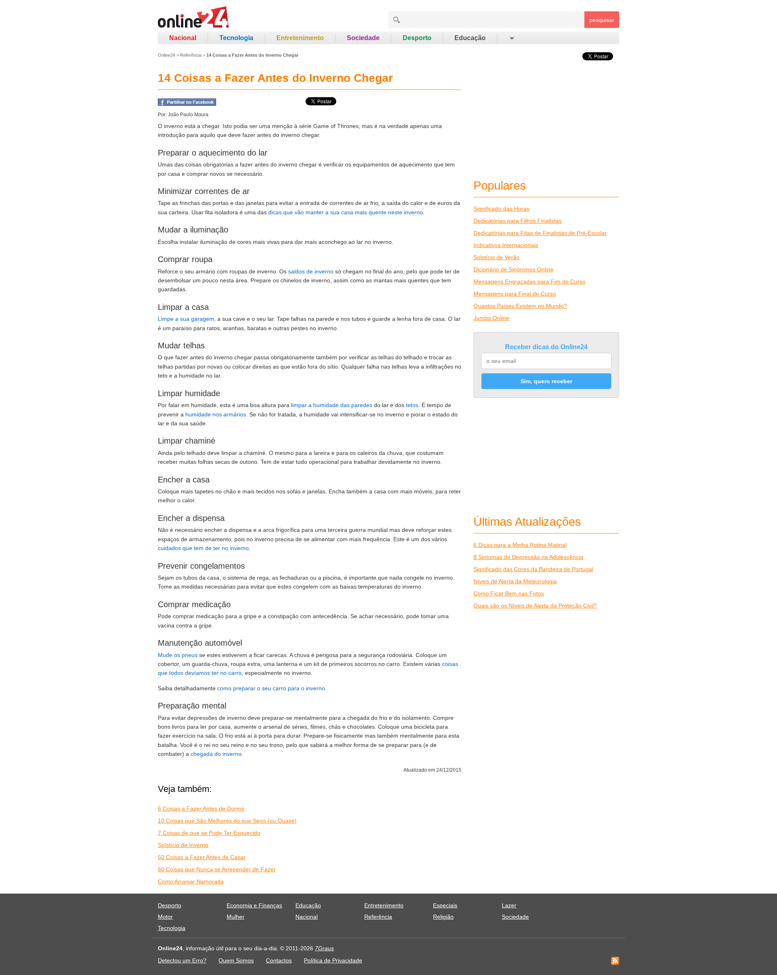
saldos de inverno (310, 271)
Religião (443, 916)
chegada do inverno (216, 754)
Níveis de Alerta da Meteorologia (515, 581)
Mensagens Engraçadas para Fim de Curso (529, 281)
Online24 (166, 55)
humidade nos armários (215, 414)
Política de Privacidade (333, 960)
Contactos (279, 960)
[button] (511, 38)
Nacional (182, 37)
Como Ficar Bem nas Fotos (508, 593)
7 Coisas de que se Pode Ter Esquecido (209, 833)
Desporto (417, 37)
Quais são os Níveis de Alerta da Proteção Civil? (535, 605)
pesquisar (601, 20)
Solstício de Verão (496, 257)
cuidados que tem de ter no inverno (203, 548)
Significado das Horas (501, 208)
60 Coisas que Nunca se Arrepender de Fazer (217, 869)
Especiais (445, 905)
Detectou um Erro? (182, 960)
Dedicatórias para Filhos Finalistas (517, 221)
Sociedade (363, 37)
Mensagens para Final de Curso (514, 293)
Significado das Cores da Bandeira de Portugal (533, 569)
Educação (470, 37)
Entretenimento (300, 37)
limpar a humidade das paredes (331, 405)
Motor (165, 916)
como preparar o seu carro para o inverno (271, 688)
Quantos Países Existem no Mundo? (520, 306)
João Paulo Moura (188, 114)
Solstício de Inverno (183, 845)
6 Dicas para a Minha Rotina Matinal (520, 545)
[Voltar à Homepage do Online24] (193, 18)
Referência (191, 55)
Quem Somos (236, 960)
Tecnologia (236, 37)
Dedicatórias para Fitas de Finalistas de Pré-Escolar (540, 233)
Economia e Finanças (254, 905)
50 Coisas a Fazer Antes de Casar (202, 857)
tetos (412, 405)
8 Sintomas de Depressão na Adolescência (528, 557)
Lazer (509, 905)
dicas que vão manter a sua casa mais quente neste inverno (345, 212)
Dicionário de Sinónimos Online (513, 269)
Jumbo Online (491, 318)
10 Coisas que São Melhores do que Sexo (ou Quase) (227, 820)
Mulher (235, 916)
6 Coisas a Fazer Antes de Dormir (201, 808)
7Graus (324, 948)
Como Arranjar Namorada (191, 881)
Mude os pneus (177, 655)
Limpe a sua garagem (186, 319)
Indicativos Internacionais (505, 245)
